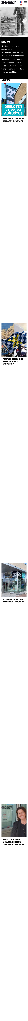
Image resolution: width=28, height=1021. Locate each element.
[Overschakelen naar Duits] (21, 4)
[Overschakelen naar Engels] (21, 2)
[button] (25, 2)
